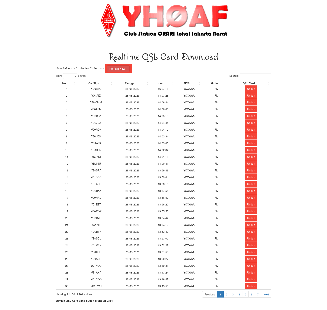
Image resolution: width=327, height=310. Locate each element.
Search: (234, 76)
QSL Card (249, 83)
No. (64, 83)
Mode (214, 83)
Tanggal (130, 83)
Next (266, 294)
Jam (160, 83)
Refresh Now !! (118, 69)
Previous (210, 294)
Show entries (71, 76)
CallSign (93, 83)
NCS (186, 83)
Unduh (251, 89)
